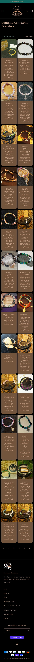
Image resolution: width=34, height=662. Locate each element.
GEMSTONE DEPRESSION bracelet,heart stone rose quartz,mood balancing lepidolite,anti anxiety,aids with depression (9, 109)
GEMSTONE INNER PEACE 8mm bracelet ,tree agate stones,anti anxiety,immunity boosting (9, 318)
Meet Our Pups (8, 614)
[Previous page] (4, 548)
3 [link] (19, 548)
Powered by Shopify (24, 658)
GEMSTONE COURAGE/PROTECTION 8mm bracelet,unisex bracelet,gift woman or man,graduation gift (25, 66)
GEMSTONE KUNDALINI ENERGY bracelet (9, 357)
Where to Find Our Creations (13, 606)
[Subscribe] (28, 630)
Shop (5, 598)
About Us (6, 593)
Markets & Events (9, 602)
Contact (6, 619)
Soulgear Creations (14, 658)
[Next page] (17, 553)
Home (5, 589)
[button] (2, 11)
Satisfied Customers (10, 610)
